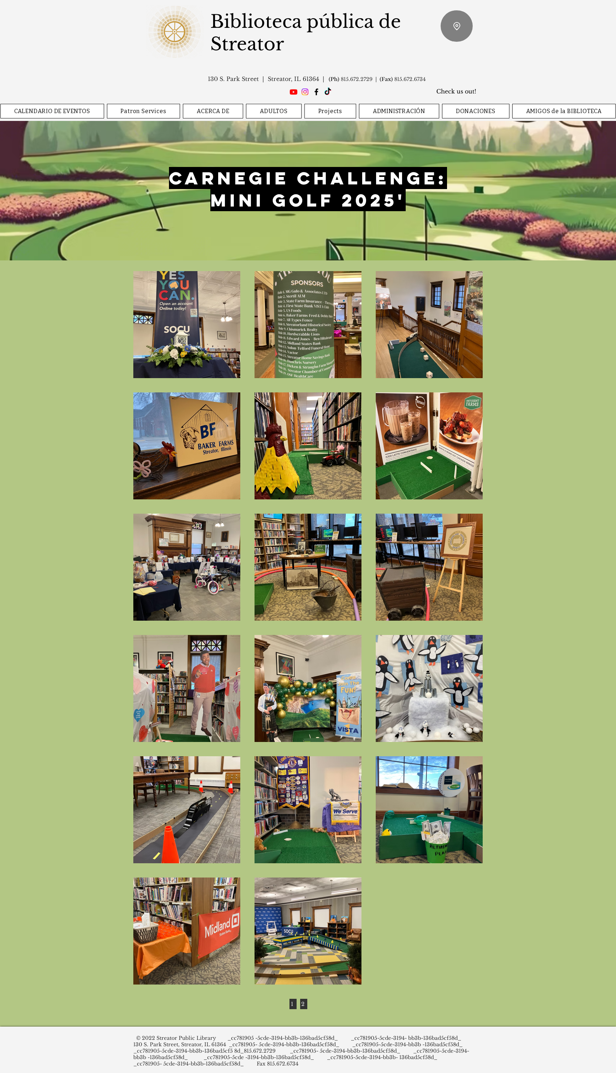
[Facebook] (316, 91)
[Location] (457, 26)
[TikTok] (327, 91)
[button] (143, 111)
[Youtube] (293, 91)
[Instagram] (305, 91)
